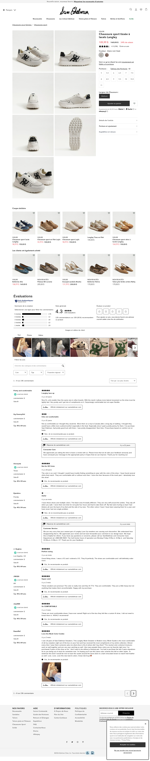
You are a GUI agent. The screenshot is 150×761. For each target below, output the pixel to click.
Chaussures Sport (19, 724)
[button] (56, 19)
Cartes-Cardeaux (60, 718)
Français (9, 10)
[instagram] (77, 743)
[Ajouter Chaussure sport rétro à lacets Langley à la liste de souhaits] (133, 213)
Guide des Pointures (41, 714)
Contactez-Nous (39, 728)
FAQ (35, 724)
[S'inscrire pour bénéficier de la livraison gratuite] (136, 9)
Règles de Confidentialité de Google (116, 718)
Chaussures (50, 19)
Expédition (37, 721)
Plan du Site (58, 714)
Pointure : (103, 69)
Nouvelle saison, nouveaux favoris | (75, 2)
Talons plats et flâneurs (88, 19)
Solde (131, 19)
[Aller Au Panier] (146, 9)
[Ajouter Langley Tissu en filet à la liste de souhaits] (108, 213)
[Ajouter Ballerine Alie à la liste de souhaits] (33, 255)
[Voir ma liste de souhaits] (141, 9)
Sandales (15, 714)
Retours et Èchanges (41, 718)
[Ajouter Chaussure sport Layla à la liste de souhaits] (83, 213)
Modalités (79, 721)
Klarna (35, 731)
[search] (131, 10)
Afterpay (36, 734)
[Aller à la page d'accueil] (74, 11)
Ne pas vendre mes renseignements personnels (127, 751)
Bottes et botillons (117, 19)
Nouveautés (37, 19)
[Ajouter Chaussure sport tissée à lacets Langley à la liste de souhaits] (134, 103)
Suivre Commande (40, 711)
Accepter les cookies (127, 745)
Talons (103, 19)
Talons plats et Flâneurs (21, 721)
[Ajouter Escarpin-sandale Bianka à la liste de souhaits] (83, 255)
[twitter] (72, 743)
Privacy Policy (126, 740)
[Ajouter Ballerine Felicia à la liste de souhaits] (108, 255)
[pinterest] (83, 743)
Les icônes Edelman (66, 19)
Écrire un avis (124, 46)
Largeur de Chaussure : (109, 92)
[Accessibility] (90, 753)
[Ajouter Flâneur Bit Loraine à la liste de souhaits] (58, 255)
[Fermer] (145, 723)
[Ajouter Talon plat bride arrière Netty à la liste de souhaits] (133, 255)
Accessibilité (80, 718)
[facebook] (67, 743)
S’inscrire (126, 713)
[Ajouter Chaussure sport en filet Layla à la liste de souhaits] (58, 213)
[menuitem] (37, 19)
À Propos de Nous (61, 711)
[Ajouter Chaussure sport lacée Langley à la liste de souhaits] (33, 213)
